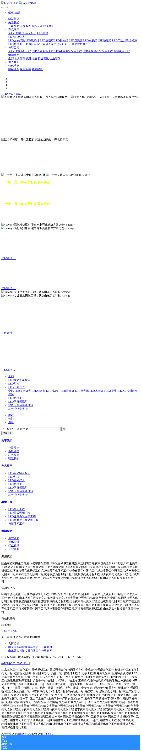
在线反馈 (13, 455)
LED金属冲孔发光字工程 (23, 520)
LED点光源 (82, 390)
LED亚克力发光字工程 (22, 516)
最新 (11, 422)
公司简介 (13, 447)
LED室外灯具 (16, 387)
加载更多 (7, 433)
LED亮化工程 (16, 509)
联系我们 (13, 458)
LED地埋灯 (111, 390)
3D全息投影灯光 (18, 408)
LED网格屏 (15, 398)
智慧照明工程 (16, 523)
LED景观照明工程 (19, 512)
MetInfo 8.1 (22, 733)
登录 (11, 12)
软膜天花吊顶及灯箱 (20, 405)
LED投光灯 (67, 390)
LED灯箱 (13, 383)
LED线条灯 (38, 390)
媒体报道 (13, 541)
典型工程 (6, 502)
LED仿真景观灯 (18, 401)
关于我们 (6, 440)
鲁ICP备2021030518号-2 (15, 663)
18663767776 (9, 631)
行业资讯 (13, 545)
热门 (11, 418)
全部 (11, 33)
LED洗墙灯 (53, 390)
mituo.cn (49, 733)
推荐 (11, 415)
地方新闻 (13, 538)
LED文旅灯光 (22, 390)
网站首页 (13, 18)
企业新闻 (13, 549)
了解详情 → (8, 258)
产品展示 (6, 465)
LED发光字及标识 (19, 380)
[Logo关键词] (70, 3)
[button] (7, 93)
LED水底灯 (96, 390)
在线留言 (13, 451)
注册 (17, 12)
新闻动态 (6, 530)
